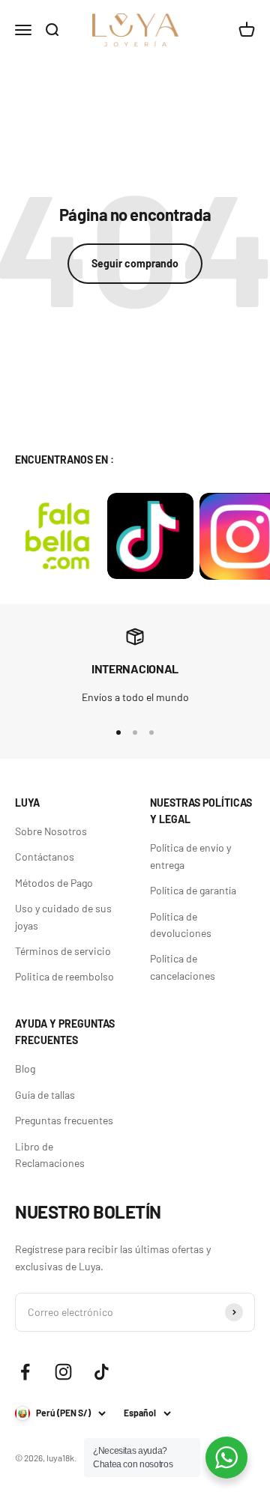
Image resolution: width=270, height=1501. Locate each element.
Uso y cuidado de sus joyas (63, 916)
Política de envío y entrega (190, 855)
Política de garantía (193, 890)
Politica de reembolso (64, 976)
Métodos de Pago (54, 882)
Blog (25, 1068)
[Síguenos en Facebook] (25, 1372)
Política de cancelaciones (182, 966)
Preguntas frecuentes (64, 1120)
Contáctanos (44, 856)
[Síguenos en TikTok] (102, 1372)
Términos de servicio (63, 950)
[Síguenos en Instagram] (63, 1372)
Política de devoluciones (181, 924)
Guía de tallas (45, 1094)
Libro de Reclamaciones (50, 1154)
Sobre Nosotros (51, 831)
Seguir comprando (135, 263)
